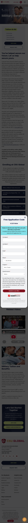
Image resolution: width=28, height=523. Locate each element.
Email (4, 251)
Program (5, 264)
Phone (4, 258)
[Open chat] (24, 519)
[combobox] (4, 260)
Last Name (5, 244)
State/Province (6, 271)
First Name (5, 237)
